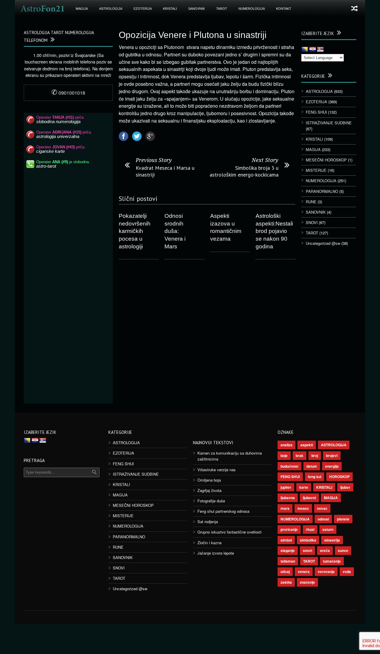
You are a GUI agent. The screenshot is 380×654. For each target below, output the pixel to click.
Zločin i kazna (209, 542)
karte (303, 487)
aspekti (306, 444)
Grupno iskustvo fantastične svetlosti (229, 532)
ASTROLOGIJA (110, 8)
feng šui (314, 476)
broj (314, 455)
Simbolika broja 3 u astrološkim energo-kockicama (244, 171)
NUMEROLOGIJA (251, 8)
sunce (343, 550)
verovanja (326, 571)
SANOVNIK (196, 8)
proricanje (289, 529)
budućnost (289, 466)
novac (322, 508)
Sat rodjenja (207, 521)
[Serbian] (320, 50)
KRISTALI (170, 8)
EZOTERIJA (143, 8)
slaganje (288, 550)
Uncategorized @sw (323, 243)
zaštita (286, 582)
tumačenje (332, 561)
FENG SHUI (316, 112)
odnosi (323, 519)
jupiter (286, 487)
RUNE (311, 201)
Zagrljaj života (209, 490)
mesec (303, 508)
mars (285, 508)
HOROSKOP (339, 476)
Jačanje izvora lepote (215, 553)
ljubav (345, 487)
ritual (310, 529)
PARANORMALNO (322, 191)
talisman (288, 561)
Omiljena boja (209, 480)
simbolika (308, 540)
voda (347, 571)
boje (284, 455)
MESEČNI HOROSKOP (326, 160)
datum (311, 466)
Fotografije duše (211, 501)
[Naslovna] (42, 8)
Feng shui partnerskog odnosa (223, 511)
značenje (307, 582)
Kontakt (283, 8)
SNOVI (312, 222)
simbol (286, 540)
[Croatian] (312, 50)
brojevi (332, 455)
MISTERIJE (316, 170)
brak (299, 455)
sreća (325, 550)
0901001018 (68, 92)
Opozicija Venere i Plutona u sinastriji (193, 35)
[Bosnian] (304, 50)
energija (332, 466)
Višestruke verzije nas (216, 469)
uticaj (285, 571)
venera (304, 571)
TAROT (221, 8)
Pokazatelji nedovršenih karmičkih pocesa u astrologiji (135, 231)
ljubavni (309, 497)
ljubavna (288, 497)
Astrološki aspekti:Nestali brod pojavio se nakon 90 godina (274, 231)
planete (343, 519)
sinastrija (332, 540)
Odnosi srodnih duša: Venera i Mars (175, 231)
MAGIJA (82, 8)
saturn (327, 529)
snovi (307, 550)
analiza (286, 444)
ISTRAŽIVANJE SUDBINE (329, 123)
